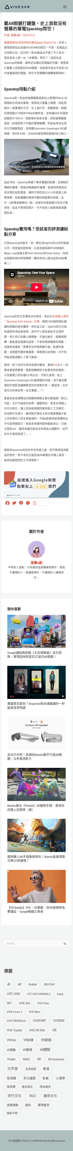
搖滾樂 (11, 1086)
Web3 (26, 1059)
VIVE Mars (34, 1012)
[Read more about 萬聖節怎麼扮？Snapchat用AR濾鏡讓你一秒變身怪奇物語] (36, 682)
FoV (55, 365)
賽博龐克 (43, 1105)
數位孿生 (27, 1086)
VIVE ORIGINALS (16, 1020)
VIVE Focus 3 (14, 1012)
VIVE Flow (43, 1003)
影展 (46, 1078)
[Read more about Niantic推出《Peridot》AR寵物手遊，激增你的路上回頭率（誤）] (36, 784)
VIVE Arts (24, 1003)
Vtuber (11, 1059)
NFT (9, 1003)
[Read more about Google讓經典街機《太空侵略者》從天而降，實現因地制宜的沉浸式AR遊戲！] (36, 631)
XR (39, 1059)
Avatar (33, 984)
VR (54, 1030)
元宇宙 (12, 1069)
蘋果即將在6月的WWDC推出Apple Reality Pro (30, 42)
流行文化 (14, 1096)
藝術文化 (50, 1096)
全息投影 (30, 1069)
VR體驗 (45, 1050)
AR (19, 984)
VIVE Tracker (14, 1030)
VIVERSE (59, 1021)
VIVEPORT (39, 1021)
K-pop (60, 994)
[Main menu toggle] (65, 7)
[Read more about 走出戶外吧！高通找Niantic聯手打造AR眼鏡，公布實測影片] (36, 733)
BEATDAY (49, 984)
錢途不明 (12, 1113)
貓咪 (28, 1105)
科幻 (32, 1096)
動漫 (46, 1069)
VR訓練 (28, 1040)
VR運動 (11, 1050)
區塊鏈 (11, 1078)
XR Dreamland (56, 1059)
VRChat (11, 1040)
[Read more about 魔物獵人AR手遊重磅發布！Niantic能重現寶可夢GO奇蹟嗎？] (36, 835)
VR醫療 (27, 1050)
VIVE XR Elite (37, 1030)
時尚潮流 (45, 1086)
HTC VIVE (13, 994)
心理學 (60, 1078)
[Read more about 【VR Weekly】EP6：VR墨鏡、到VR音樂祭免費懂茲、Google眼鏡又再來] (36, 886)
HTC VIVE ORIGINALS (38, 994)
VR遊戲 (46, 1040)
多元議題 (29, 1078)
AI (8, 984)
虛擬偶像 (12, 1105)
